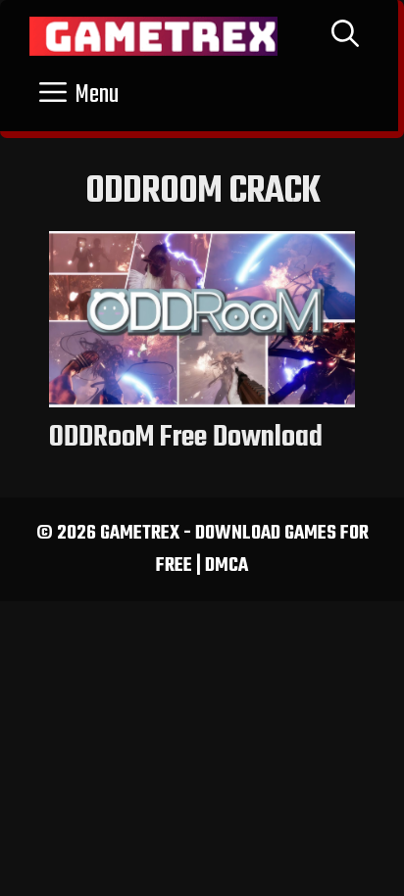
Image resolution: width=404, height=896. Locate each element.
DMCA (226, 565)
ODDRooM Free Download (186, 437)
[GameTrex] (153, 36)
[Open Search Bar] (345, 36)
